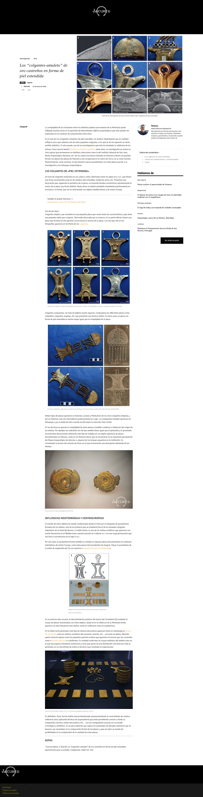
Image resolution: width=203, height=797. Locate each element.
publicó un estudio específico (83, 149)
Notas (147, 162)
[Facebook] (93, 29)
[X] (22, 138)
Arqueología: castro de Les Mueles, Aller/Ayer (66, 202)
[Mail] (159, 141)
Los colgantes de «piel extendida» (157, 157)
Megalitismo (141, 190)
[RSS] (162, 141)
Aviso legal (6, 787)
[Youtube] (100, 29)
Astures (27, 86)
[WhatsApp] (22, 149)
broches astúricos (58, 640)
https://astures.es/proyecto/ (161, 128)
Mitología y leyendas (144, 203)
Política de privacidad (10, 793)
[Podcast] (103, 29)
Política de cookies (9, 790)
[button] (200, 23)
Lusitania (140, 224)
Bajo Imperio (141, 180)
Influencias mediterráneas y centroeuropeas (161, 159)
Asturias (140, 214)
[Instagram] (97, 29)
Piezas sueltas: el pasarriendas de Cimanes (154, 184)
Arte (35, 59)
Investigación (25, 59)
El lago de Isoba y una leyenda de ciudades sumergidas (159, 207)
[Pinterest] (22, 143)
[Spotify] (10, 781)
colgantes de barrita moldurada (96, 548)
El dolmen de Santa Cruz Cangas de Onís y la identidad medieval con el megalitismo (159, 196)
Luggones (29, 82)
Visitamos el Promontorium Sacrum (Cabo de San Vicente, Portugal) (157, 229)
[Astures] (143, 133)
